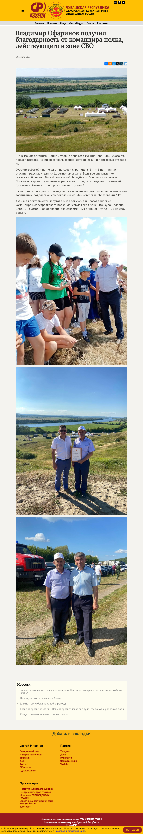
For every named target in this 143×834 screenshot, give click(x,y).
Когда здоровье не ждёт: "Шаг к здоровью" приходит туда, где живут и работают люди (70, 709)
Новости (52, 23)
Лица (63, 23)
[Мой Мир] (114, 63)
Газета (90, 23)
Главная (39, 23)
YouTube (64, 764)
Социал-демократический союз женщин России (36, 802)
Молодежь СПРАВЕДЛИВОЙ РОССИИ (35, 796)
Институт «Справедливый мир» (36, 789)
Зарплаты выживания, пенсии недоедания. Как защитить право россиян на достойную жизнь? (69, 691)
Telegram (24, 757)
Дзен (22, 761)
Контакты (102, 23)
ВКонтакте (25, 767)
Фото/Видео (76, 23)
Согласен (132, 830)
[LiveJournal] (121, 63)
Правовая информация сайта (69, 831)
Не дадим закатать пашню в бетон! (39, 698)
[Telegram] (125, 63)
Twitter (24, 764)
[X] (118, 63)
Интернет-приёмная (30, 754)
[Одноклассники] (110, 63)
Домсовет (25, 806)
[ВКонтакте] (106, 63)
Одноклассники (28, 770)
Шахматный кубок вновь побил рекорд (41, 704)
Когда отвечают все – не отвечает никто (43, 715)
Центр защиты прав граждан (35, 792)
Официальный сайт (30, 751)
